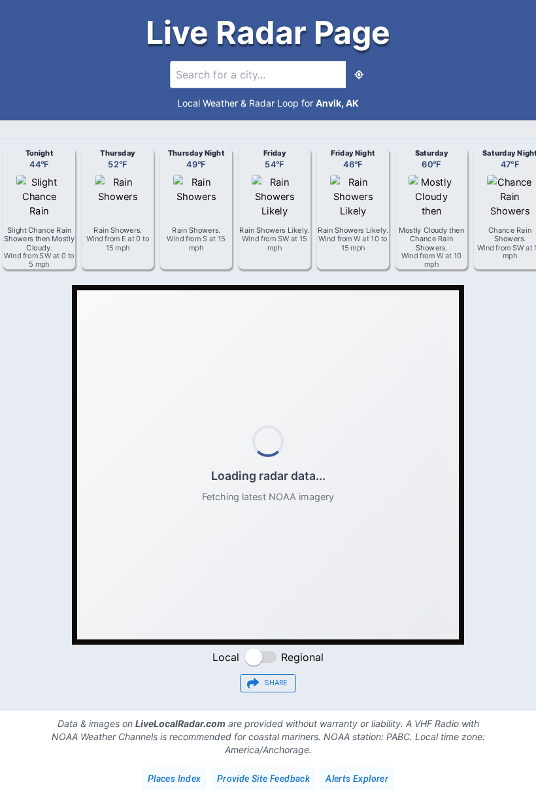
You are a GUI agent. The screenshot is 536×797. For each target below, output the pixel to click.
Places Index (174, 778)
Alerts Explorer (357, 778)
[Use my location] (359, 74)
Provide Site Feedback (263, 778)
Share (276, 683)
